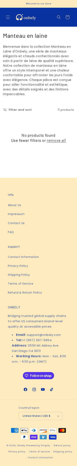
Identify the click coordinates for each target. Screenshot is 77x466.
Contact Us (16, 223)
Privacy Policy (18, 266)
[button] (8, 17)
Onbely (21, 445)
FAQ (11, 232)
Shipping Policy (19, 275)
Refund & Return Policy (25, 293)
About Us (14, 205)
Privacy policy (16, 451)
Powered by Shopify (38, 445)
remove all (56, 140)
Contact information (40, 457)
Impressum (16, 214)
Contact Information (23, 257)
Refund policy (62, 445)
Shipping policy (62, 451)
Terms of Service (20, 284)
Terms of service (39, 451)
